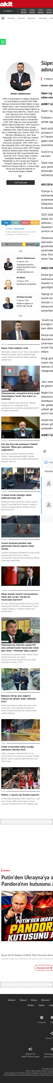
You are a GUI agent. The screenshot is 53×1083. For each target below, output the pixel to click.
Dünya (34, 1000)
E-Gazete (42, 1022)
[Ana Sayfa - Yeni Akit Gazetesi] (6, 4)
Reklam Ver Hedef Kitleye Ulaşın (30, 1055)
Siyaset (21, 18)
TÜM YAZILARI (20, 182)
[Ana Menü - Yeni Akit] (3, 18)
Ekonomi (32, 18)
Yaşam (41, 1005)
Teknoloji (42, 18)
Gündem (11, 18)
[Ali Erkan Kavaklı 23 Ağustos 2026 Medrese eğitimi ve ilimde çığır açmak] (19, 311)
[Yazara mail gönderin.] (20, 176)
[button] (20, 251)
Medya (31, 1005)
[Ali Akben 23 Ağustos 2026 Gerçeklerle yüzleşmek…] (19, 292)
